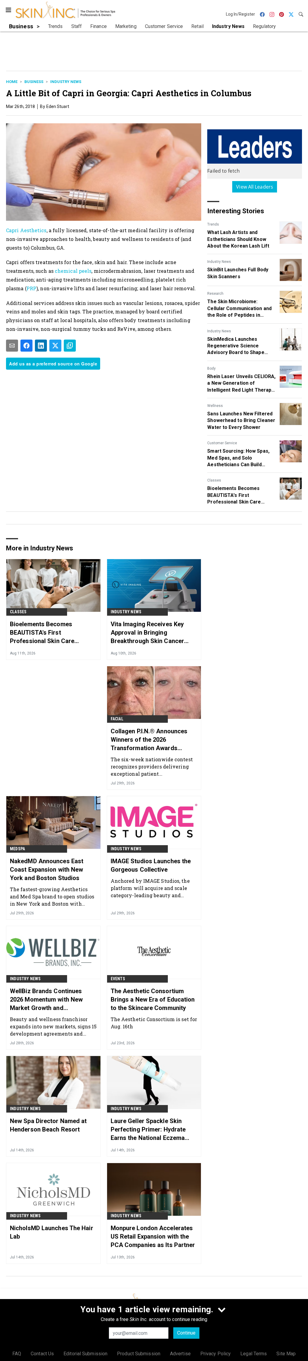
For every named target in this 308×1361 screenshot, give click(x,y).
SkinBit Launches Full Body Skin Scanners (237, 273)
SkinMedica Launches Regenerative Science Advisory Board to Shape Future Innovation (235, 346)
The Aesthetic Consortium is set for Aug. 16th (154, 1023)
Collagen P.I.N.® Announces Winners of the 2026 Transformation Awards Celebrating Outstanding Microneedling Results (149, 740)
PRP (31, 288)
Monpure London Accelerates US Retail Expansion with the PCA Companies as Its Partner (153, 1236)
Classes (214, 480)
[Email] (12, 346)
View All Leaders (254, 186)
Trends (213, 224)
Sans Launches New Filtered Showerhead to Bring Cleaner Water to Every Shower (241, 420)
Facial (117, 718)
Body (211, 368)
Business (33, 81)
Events (118, 978)
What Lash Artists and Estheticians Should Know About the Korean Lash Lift (238, 239)
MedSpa (17, 848)
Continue (186, 1333)
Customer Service (222, 443)
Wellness (215, 406)
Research (215, 293)
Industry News (65, 81)
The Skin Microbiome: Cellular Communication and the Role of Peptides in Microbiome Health (239, 309)
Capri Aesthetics (26, 230)
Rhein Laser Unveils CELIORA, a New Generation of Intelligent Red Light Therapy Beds (241, 383)
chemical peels (73, 271)
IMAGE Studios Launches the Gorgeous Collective (151, 865)
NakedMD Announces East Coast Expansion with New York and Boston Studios (46, 870)
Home (11, 81)
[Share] (26, 346)
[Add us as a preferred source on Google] (70, 346)
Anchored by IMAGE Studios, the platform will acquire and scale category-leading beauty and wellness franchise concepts (150, 888)
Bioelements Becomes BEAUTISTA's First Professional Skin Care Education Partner (234, 495)
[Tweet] (55, 346)
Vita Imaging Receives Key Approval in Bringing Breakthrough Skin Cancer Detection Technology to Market (147, 632)
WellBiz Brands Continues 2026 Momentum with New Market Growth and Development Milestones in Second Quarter (47, 999)
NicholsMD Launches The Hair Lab (51, 1232)
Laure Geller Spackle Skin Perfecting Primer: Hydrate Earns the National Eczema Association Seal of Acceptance (148, 1129)
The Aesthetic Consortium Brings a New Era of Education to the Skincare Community (153, 999)
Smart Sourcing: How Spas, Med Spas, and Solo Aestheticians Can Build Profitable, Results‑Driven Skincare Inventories (238, 458)
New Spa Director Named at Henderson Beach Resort (48, 1125)
